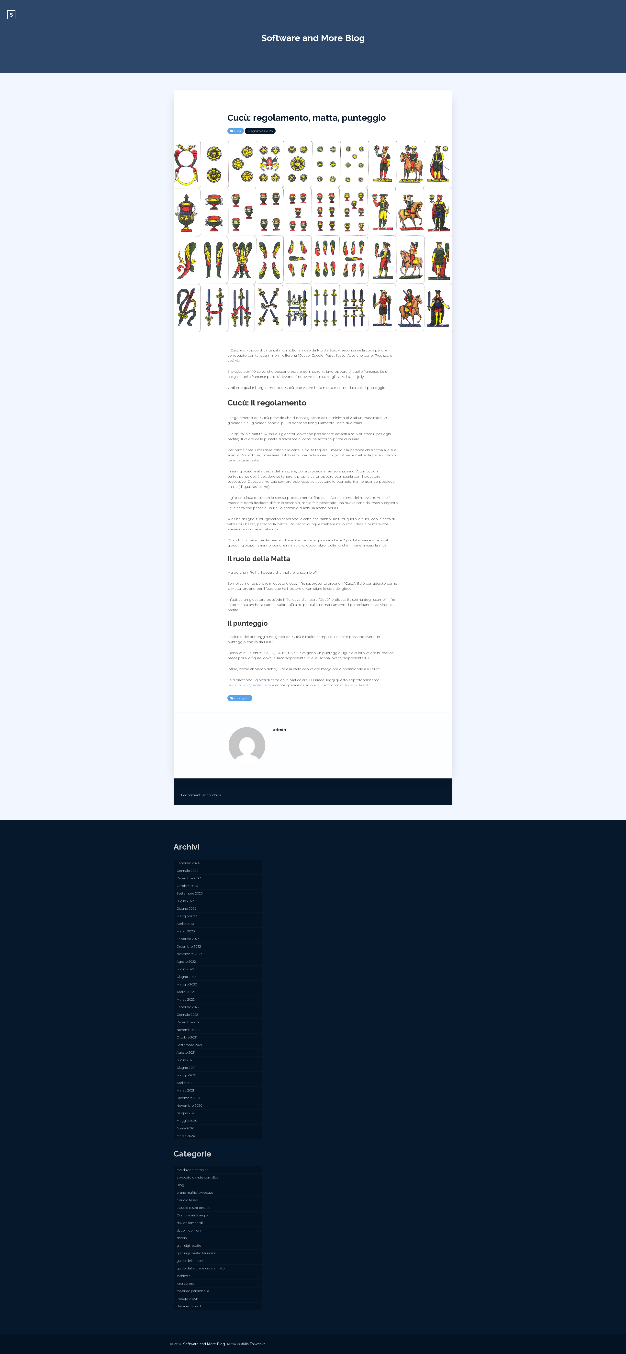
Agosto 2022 (186, 961)
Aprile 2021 (185, 1083)
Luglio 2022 (185, 969)
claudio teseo (187, 1200)
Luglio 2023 (185, 901)
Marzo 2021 (185, 1090)
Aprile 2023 (185, 924)
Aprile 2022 (185, 992)
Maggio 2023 (187, 916)
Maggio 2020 (187, 1121)
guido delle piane (190, 1261)
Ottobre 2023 (187, 886)
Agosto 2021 (186, 1052)
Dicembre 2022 (189, 946)
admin (279, 729)
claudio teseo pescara (194, 1208)
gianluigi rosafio (189, 1245)
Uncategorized (189, 1306)
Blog (237, 131)
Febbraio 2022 (188, 1007)
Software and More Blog (313, 38)
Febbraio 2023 (188, 939)
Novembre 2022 (189, 954)
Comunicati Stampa (192, 1215)
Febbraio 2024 (188, 863)
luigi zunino (185, 1283)
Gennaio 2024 (187, 871)
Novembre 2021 (189, 1030)
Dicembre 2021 (188, 1022)
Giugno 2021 (186, 1068)
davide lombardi (190, 1223)
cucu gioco (241, 698)
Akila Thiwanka (253, 1344)
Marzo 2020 (186, 1136)
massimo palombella (193, 1291)
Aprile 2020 (185, 1128)
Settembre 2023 (190, 893)
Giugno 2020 (187, 1113)
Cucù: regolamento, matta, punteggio (306, 117)
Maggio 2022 (187, 984)
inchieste (184, 1276)
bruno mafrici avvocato (195, 1192)
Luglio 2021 (185, 1060)
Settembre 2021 (189, 1045)
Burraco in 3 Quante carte (249, 685)
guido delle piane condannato (201, 1268)
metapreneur (187, 1298)
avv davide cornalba (193, 1170)
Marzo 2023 (186, 931)
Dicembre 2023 (189, 878)
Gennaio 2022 (187, 1014)
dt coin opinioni (189, 1230)
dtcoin (182, 1238)
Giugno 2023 (186, 908)
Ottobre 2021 (187, 1037)
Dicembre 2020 (189, 1098)
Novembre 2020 (189, 1105)
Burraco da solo (356, 685)
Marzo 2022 (186, 999)
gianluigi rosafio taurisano (196, 1253)
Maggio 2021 (186, 1075)
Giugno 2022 (186, 977)
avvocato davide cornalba (197, 1177)
